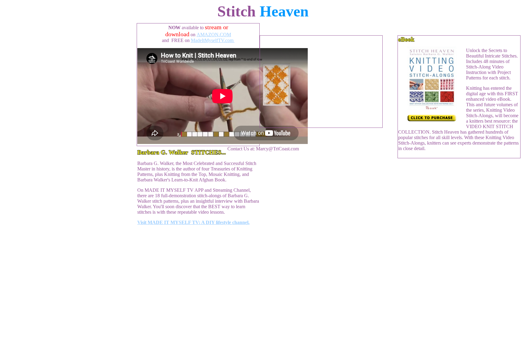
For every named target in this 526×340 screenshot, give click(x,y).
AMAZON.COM (214, 34)
